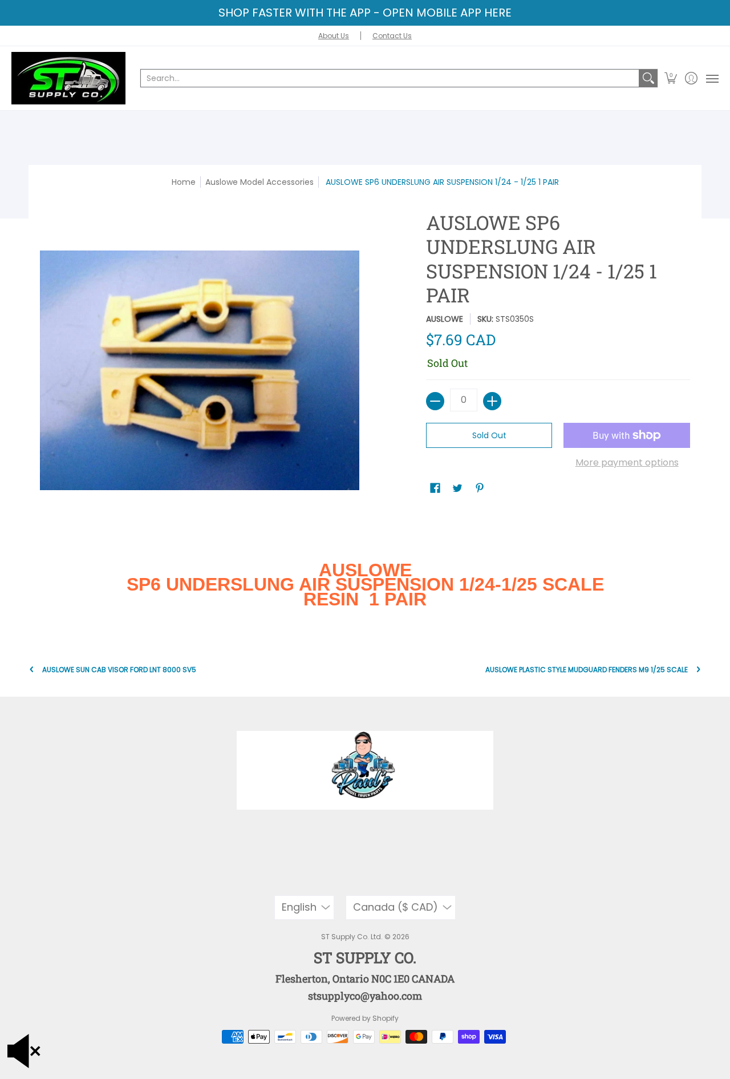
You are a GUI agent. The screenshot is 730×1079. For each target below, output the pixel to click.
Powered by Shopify (365, 1018)
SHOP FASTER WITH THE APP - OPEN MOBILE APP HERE (365, 13)
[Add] (492, 401)
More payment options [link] (627, 462)
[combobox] (389, 78)
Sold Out (489, 435)
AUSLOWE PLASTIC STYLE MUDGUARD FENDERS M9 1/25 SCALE (586, 669)
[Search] (648, 78)
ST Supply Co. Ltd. (352, 936)
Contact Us (392, 36)
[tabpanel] (365, 589)
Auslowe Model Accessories (259, 182)
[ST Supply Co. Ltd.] (68, 78)
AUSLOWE (444, 319)
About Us (333, 36)
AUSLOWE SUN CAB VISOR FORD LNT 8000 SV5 (119, 669)
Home (184, 182)
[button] (671, 78)
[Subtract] (435, 401)
